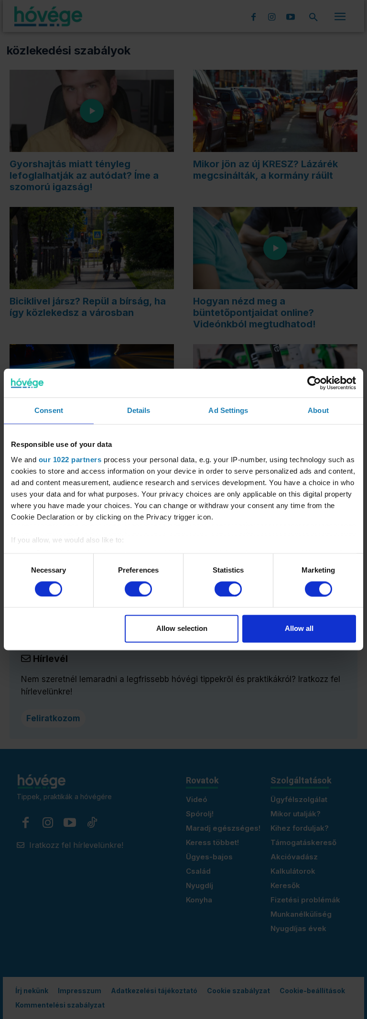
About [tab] (318, 410)
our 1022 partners (70, 459)
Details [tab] (139, 410)
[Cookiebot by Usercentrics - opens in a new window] (314, 383)
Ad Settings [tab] (228, 410)
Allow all (299, 629)
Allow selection (181, 629)
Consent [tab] (48, 410)
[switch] (138, 588)
